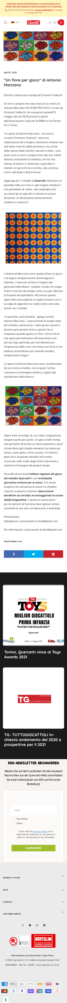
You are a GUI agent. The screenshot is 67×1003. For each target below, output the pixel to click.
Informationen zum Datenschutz (26, 955)
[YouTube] (30, 925)
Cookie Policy (47, 955)
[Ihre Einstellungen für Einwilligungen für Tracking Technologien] (6, 1000)
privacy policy (40, 831)
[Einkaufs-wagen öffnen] (60, 22)
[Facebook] (23, 925)
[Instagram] (37, 925)
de (16, 22)
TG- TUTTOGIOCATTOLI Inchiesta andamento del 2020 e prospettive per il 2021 (32, 739)
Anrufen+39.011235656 (44, 10)
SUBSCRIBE (33, 848)
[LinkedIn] (44, 925)
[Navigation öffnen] (5, 22)
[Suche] (50, 22)
